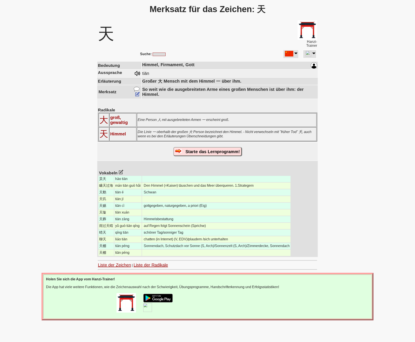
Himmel (118, 134)
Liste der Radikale (151, 265)
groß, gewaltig (119, 120)
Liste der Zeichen (114, 265)
